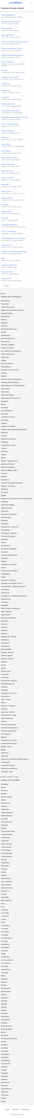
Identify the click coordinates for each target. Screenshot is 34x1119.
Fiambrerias (5, 677)
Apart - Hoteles (6, 699)
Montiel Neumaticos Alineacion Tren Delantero (16, 117)
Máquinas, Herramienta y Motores (12, 310)
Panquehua (5, 998)
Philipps (3, 1010)
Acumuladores (6, 734)
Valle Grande (5, 1082)
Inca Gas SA (5, 97)
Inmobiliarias (5, 316)
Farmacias (4, 326)
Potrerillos (4, 1013)
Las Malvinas (5, 944)
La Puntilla (4, 929)
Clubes (3, 577)
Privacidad (25, 1110)
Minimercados (6, 671)
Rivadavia (4, 1023)
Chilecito (4, 828)
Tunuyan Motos (6, 211)
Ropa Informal (6, 615)
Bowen (3, 800)
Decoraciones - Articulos (9, 681)
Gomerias (4, 662)
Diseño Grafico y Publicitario (10, 608)
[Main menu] (31, 3)
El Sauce (3, 875)
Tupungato (4, 1073)
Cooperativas (5, 530)
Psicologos (4, 407)
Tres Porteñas (5, 1064)
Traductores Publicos (8, 765)
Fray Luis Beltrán (6, 882)
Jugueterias (5, 621)
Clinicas (3, 568)
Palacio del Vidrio (7, 171)
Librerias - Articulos (7, 652)
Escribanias (5, 420)
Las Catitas (4, 935)
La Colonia (4, 910)
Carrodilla (4, 819)
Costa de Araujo (6, 847)
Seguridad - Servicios (8, 712)
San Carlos (4, 1035)
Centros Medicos (6, 411)
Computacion (5, 646)
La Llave (3, 919)
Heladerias (4, 489)
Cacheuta (4, 806)
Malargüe (4, 979)
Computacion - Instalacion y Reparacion (14, 596)
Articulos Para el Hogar (8, 715)
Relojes (3, 750)
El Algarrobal (5, 863)
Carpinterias (5, 590)
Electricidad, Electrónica (9, 329)
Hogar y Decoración (7, 307)
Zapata (3, 1101)
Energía (3, 332)
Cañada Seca (5, 809)
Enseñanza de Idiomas (8, 618)
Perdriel (3, 1007)
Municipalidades (6, 649)
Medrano (4, 982)
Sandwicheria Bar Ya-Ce (9, 265)
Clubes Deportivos (7, 718)
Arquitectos (5, 524)
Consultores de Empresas (9, 728)
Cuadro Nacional (6, 856)
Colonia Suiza (5, 838)
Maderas (4, 561)
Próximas (6, 285)
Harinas (3, 542)
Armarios (4, 473)
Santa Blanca (5, 1054)
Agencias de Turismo (8, 464)
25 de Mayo (5, 784)
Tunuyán (16, 777)
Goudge (3, 894)
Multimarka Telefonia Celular (10, 22)
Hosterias (4, 687)
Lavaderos (4, 630)
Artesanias (4, 756)
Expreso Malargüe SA (8, 15)
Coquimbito (5, 841)
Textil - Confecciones (7, 354)
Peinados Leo (5, 84)
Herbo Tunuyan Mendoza (9, 124)
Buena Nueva (5, 803)
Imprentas (4, 414)
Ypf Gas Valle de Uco (8, 104)
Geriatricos (4, 552)
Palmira (3, 995)
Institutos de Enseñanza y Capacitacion (14, 429)
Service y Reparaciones (8, 725)
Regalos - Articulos (7, 659)
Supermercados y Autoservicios (11, 379)
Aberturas (4, 433)
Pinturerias (4, 511)
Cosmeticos (5, 602)
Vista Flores (5, 1095)
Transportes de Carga (8, 445)
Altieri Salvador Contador (9, 158)
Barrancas (4, 790)
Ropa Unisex (5, 643)
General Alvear (6, 885)
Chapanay (4, 825)
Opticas (3, 455)
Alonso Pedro (5, 144)
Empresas (3, 293)
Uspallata (4, 1079)
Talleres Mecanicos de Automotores (13, 385)
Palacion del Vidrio (7, 178)
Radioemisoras (6, 599)
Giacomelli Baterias (7, 131)
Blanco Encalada (6, 797)
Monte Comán (5, 991)
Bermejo (4, 794)
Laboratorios (5, 593)
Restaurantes (5, 342)
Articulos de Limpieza (8, 536)
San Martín (4, 1045)
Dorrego (4, 860)
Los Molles (4, 966)
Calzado (3, 495)
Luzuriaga (4, 973)
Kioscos (3, 458)
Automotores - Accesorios (9, 527)
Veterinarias (5, 392)
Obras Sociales (6, 517)
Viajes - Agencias (6, 612)
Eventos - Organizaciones (9, 461)
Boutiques (4, 690)
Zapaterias (4, 539)
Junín (2, 907)
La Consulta (5, 913)
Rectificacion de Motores (9, 768)
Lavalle (3, 954)
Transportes (5, 304)
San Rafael (4, 1048)
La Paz (3, 922)
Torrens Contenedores (8, 231)
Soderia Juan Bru (6, 28)
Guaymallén (5, 897)
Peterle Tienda (6, 278)
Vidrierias (4, 624)
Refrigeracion (5, 546)
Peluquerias (5, 357)
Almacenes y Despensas (9, 514)
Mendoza (9, 777)
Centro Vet (4, 218)
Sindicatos (4, 451)
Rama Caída (5, 1016)
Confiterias (4, 502)
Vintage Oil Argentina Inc (9, 225)
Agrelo (3, 787)
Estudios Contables (7, 348)
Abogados (4, 323)
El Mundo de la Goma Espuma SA (12, 55)
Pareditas (4, 1001)
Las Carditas (5, 932)
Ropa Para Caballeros (8, 467)
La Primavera (5, 925)
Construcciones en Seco (9, 743)
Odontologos (5, 335)
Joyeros (3, 668)
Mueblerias (4, 442)
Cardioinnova (5, 90)
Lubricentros (5, 696)
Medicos (4, 320)
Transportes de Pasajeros (9, 571)
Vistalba (3, 1098)
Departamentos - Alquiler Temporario (13, 586)
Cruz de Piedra (6, 850)
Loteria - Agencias (7, 655)
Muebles (4, 477)
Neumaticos (5, 640)
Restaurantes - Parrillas (8, 637)
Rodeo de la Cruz (6, 1026)
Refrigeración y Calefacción (10, 382)
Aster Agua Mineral (7, 35)
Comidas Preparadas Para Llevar (11, 483)
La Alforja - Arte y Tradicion (10, 77)
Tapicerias (4, 709)
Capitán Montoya (6, 816)
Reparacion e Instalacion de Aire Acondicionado (16, 499)
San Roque (4, 1051)
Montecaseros (6, 988)
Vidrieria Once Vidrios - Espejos (11, 48)
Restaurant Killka (7, 272)
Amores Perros (6, 191)
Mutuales (4, 633)
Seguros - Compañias (8, 486)
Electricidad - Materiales (9, 549)
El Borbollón (5, 866)
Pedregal (4, 1004)
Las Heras (4, 941)
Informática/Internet (8, 338)
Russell (3, 1032)
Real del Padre (5, 1020)
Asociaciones (5, 389)
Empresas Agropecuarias (9, 555)
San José (4, 1042)
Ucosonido (5, 205)
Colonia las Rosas (6, 834)
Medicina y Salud (6, 508)
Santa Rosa (4, 1057)
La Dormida (5, 916)
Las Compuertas (6, 938)
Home (7, 1110)
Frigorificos (5, 753)
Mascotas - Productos (8, 706)
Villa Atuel (4, 1086)
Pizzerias (4, 373)
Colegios (4, 423)
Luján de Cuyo (5, 969)
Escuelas (4, 436)
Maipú (3, 976)
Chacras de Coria (6, 822)
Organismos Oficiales (8, 426)
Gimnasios (4, 558)
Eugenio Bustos (6, 878)
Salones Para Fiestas (7, 505)
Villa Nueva (4, 1092)
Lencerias (4, 627)
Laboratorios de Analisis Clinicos (11, 583)
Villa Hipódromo (6, 1089)
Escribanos (4, 492)
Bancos (3, 404)
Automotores (5, 301)
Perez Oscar (5, 137)
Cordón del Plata (6, 844)
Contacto (15, 1110)
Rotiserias (4, 520)
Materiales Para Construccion (11, 398)
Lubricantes (5, 674)
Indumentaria (5, 367)
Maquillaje (4, 605)
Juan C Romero (6, 151)
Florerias (4, 721)
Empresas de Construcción (10, 370)
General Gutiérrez (7, 888)
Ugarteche (4, 1076)
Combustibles (5, 574)
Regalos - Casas (6, 747)
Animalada (4, 184)
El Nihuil (3, 872)
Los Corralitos (5, 963)
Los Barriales (5, 957)
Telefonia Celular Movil (8, 731)
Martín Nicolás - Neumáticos (10, 111)
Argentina (3, 777)
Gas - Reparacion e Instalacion (11, 351)
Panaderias (4, 401)
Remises (4, 376)
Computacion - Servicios (9, 693)
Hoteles (3, 360)
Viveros (3, 703)
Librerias (4, 448)
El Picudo (4, 70)
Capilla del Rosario (7, 812)
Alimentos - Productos (8, 580)
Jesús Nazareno (6, 900)
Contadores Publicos (8, 417)
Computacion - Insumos (9, 740)
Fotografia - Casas (7, 772)
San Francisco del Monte (9, 1038)
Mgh (2, 258)
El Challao (4, 869)
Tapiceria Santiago (7, 62)
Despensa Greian (7, 198)
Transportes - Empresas (9, 564)
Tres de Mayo (5, 1060)
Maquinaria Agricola (7, 684)
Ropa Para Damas (7, 364)
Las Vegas (4, 951)
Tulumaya (4, 1067)
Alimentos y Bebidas (7, 345)
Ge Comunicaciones (7, 164)
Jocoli (3, 903)
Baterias (3, 737)
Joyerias (3, 665)
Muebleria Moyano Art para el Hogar (13, 238)
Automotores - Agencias (9, 533)
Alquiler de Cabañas (7, 395)
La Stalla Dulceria (7, 245)
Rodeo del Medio (6, 1029)
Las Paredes (5, 947)
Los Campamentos (7, 960)
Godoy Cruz (5, 891)
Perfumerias (5, 480)
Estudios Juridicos (7, 313)
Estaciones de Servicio (8, 439)
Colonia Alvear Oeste (8, 831)
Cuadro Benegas (6, 853)
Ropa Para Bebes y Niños (9, 470)
